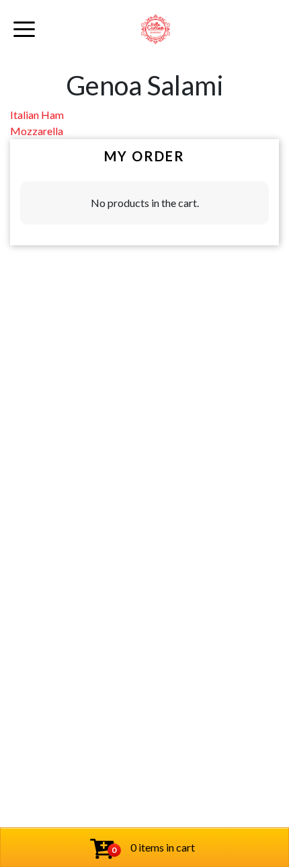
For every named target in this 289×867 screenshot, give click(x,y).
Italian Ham (37, 114)
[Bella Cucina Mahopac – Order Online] (155, 29)
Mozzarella (36, 130)
